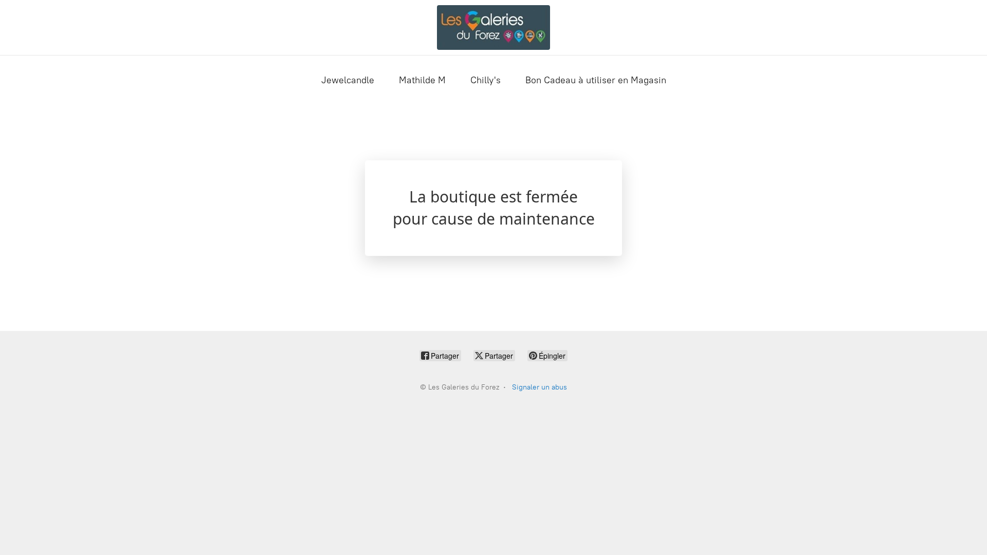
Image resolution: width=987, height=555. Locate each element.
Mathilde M (422, 80)
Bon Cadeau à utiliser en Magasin (595, 80)
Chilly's (485, 80)
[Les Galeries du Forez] (494, 27)
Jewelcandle (347, 80)
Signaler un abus (539, 387)
